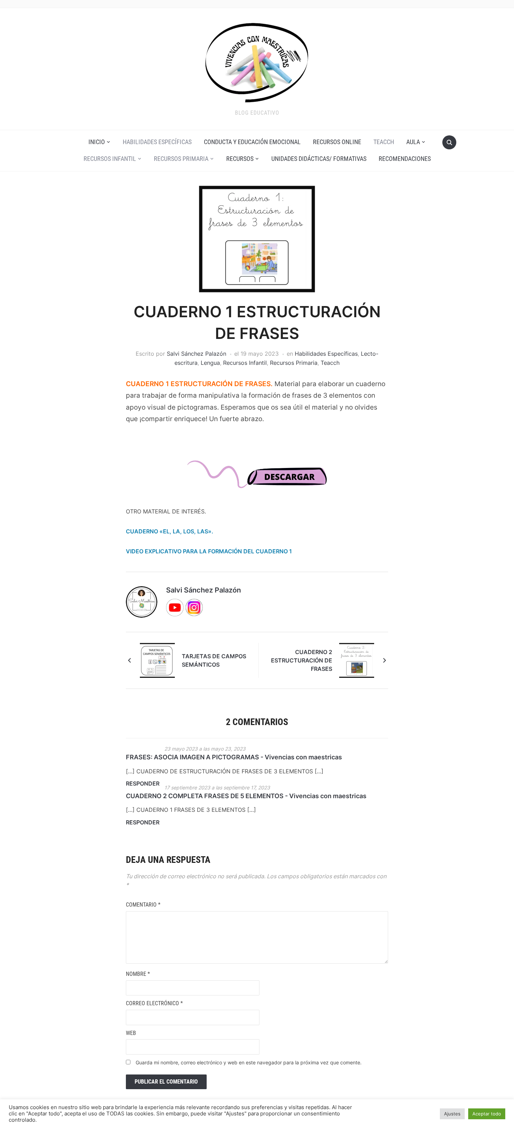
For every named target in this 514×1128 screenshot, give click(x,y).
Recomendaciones (405, 158)
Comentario (143, 904)
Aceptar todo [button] (486, 1113)
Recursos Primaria (181, 158)
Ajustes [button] (452, 1113)
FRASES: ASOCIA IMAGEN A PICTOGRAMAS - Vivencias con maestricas (234, 757)
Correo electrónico (154, 1003)
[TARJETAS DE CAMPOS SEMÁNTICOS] (157, 659)
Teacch (383, 142)
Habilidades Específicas (157, 142)
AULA (413, 142)
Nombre (138, 974)
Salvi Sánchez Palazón (196, 353)
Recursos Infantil (110, 158)
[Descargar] (257, 481)
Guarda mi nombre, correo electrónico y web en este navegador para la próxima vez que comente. (249, 1062)
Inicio (96, 142)
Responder (142, 783)
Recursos (240, 158)
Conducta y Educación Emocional (252, 142)
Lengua (210, 362)
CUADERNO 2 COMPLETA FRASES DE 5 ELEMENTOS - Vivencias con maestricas (246, 796)
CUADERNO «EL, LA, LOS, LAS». (169, 531)
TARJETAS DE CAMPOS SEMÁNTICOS (214, 660)
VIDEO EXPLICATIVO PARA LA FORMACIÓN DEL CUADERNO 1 (209, 551)
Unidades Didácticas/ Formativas (318, 158)
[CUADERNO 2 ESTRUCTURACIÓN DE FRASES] (356, 659)
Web (131, 1033)
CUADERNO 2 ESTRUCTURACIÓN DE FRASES (301, 660)
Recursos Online (337, 142)
